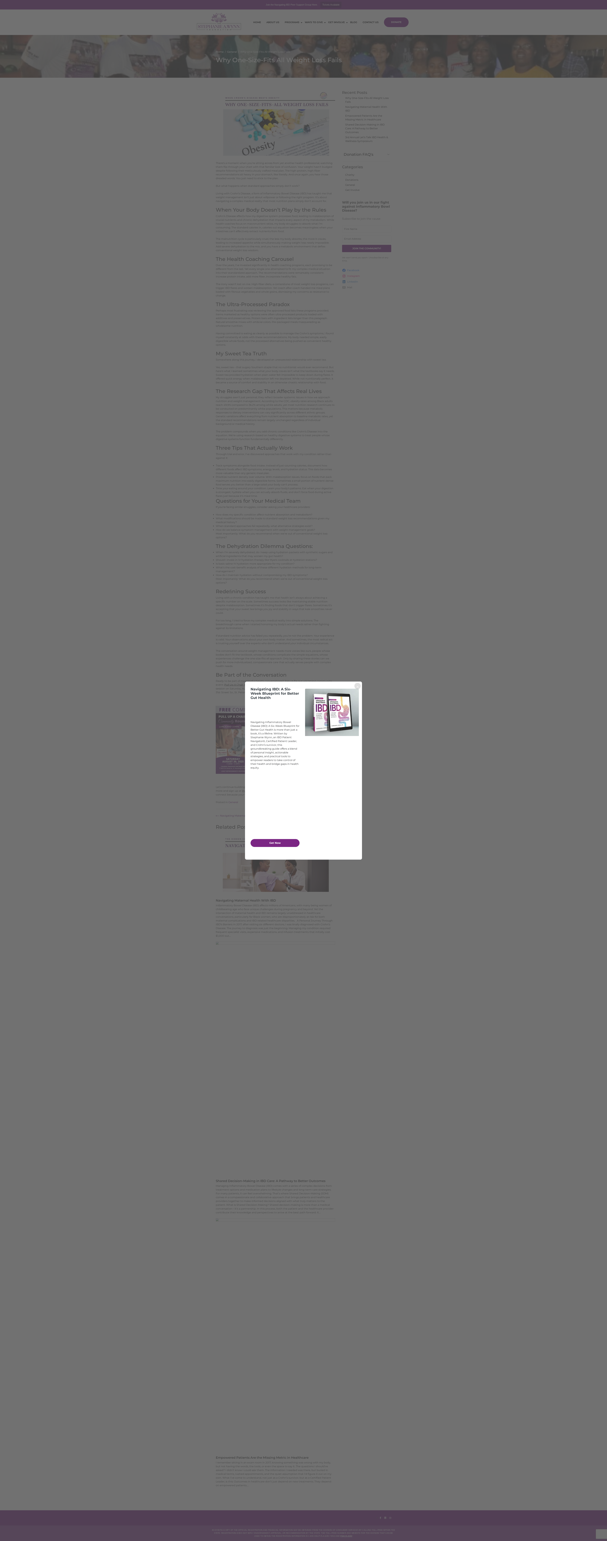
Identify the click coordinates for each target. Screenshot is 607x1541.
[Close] (357, 686)
